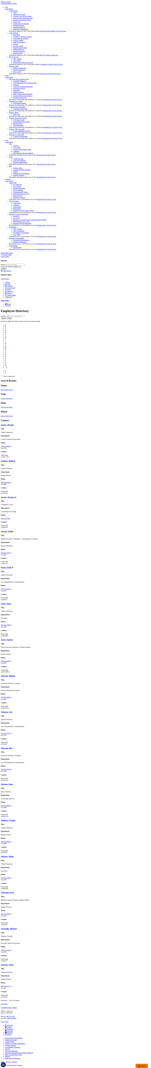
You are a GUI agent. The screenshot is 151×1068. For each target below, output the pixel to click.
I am (6, 7)
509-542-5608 (5, 625)
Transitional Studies (19, 103)
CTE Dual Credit (18, 120)
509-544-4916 (5, 914)
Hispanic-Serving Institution (22, 223)
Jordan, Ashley (7, 531)
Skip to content (6, 2)
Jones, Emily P (7, 567)
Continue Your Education (17, 107)
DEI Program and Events (21, 221)
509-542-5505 (5, 518)
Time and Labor (45, 74)
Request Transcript (52, 55)
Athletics (16, 146)
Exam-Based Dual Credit (21, 122)
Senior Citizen (13, 112)
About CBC (13, 183)
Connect (7, 179)
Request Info (47, 99)
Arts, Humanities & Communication (25, 83)
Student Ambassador (20, 242)
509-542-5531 (5, 589)
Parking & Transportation (21, 173)
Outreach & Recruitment (21, 24)
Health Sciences (18, 92)
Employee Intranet (19, 70)
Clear (9, 318)
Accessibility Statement (12, 1047)
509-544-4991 (5, 661)
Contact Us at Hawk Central (22, 16)
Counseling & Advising (20, 38)
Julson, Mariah (7, 425)
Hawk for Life (13, 57)
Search (3, 264)
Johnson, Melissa (8, 676)
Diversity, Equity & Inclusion (18, 214)
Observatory (17, 207)
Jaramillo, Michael (9, 929)
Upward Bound (18, 125)
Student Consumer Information (15, 1043)
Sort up (3, 390)
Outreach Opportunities (16, 238)
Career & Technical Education (23, 86)
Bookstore (16, 35)
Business (16, 85)
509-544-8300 (5, 482)
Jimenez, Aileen (7, 856)
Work (11, 157)
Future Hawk (13, 11)
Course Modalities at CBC (21, 131)
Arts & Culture (14, 201)
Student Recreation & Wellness (23, 153)
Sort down (9, 390)
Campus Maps (17, 168)
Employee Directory (19, 68)
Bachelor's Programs (20, 98)
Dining (15, 172)
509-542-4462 (5, 697)
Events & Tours (61, 31)
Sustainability (13, 246)
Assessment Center (19, 14)
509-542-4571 (5, 986)
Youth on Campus (19, 197)
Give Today (17, 61)
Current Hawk (13, 33)
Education (16, 90)
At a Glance (17, 186)
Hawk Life (16, 22)
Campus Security (10, 1045)
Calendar (16, 151)
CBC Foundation (18, 231)
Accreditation (17, 185)
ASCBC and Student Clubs (22, 149)
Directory (10, 291)
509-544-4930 (5, 806)
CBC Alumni (17, 59)
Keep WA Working (19, 160)
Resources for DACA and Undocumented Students (29, 220)
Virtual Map (5, 253)
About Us (16, 216)
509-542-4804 (5, 446)
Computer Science (19, 88)
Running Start (17, 123)
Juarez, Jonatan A (8, 497)
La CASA (16, 218)
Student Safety (18, 53)
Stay (10, 166)
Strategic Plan (17, 196)
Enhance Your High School (22, 20)
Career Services (18, 159)
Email (9, 290)
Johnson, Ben (6, 748)
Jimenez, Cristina (8, 820)
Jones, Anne (6, 604)
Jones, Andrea (7, 640)
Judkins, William (8, 461)
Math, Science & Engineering (22, 94)
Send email (4, 455)
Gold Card (16, 114)
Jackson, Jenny (7, 965)
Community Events (46, 64)
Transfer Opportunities (20, 136)
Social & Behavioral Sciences (22, 96)
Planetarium (17, 209)
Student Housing (18, 25)
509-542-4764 (5, 769)
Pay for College (18, 46)
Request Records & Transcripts (23, 62)
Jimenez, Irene (7, 784)
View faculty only (9, 376)
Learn (7, 75)
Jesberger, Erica (7, 892)
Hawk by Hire (13, 66)
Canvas (7, 282)
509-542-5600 (5, 878)
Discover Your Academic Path (23, 18)
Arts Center (17, 148)
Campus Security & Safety (21, 170)
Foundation (12, 227)
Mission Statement (19, 188)
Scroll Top (4, 1004)
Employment (13, 1038)
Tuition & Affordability (20, 29)
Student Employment (20, 48)
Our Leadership (18, 190)
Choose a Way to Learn (16, 129)
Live (6, 140)
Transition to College (16, 101)
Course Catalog (18, 40)
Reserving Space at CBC (21, 194)
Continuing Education (20, 109)
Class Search (11, 288)
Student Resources (19, 27)
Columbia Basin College (9, 3)
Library (15, 44)
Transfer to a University (16, 135)
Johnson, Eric (7, 712)
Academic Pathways (19, 81)
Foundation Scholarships (21, 233)
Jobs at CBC (17, 72)
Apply (15, 12)
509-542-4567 (5, 553)
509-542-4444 (5, 950)
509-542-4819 (11, 1018)
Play (10, 144)
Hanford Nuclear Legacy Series (23, 210)
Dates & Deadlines (19, 42)
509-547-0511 (10, 1016)
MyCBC (42, 55)
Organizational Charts (20, 192)
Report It (9, 297)
